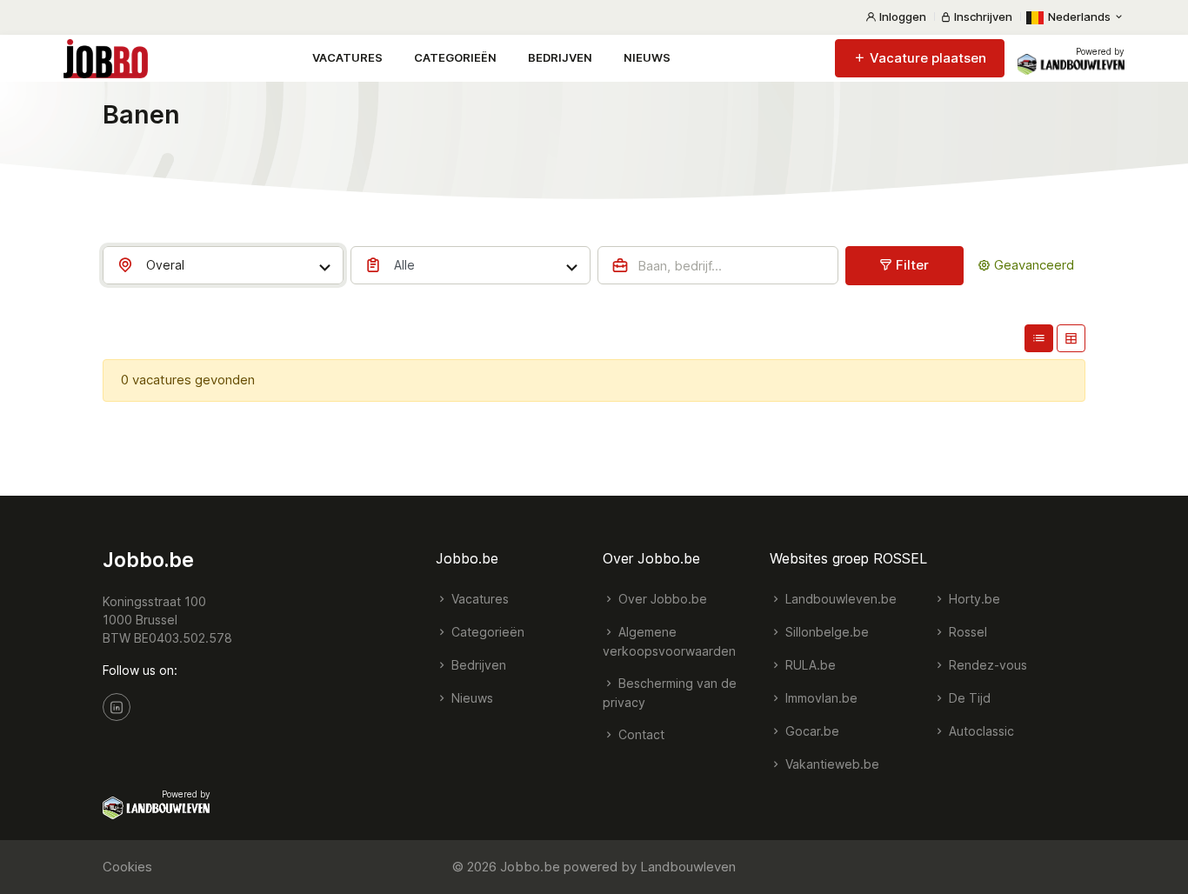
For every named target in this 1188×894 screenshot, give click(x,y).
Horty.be (972, 598)
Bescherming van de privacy (670, 693)
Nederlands (1079, 16)
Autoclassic (979, 731)
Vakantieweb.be (830, 764)
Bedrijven (560, 57)
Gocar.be (810, 731)
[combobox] (223, 265)
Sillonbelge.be (825, 631)
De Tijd (968, 698)
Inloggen (901, 16)
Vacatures (347, 57)
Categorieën (455, 57)
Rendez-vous (986, 664)
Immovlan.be (820, 698)
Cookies (127, 866)
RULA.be (809, 664)
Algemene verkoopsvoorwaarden (669, 641)
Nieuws (647, 57)
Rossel (966, 631)
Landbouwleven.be (839, 598)
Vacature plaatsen (926, 58)
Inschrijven (981, 16)
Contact (639, 734)
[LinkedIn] (116, 707)
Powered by (1100, 51)
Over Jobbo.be (661, 598)
